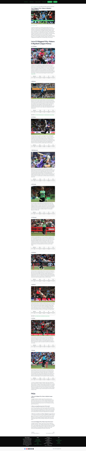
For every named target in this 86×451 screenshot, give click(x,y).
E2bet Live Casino (37, 1)
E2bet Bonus (26, 1)
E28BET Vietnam (39, 444)
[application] (33, 1)
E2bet (24, 438)
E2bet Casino (44, 1)
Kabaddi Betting (38, 440)
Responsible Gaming (59, 440)
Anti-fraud (58, 441)
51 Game (35, 444)
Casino (38, 442)
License (59, 439)
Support (38, 443)
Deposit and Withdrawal (37, 441)
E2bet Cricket (31, 1)
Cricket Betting (38, 439)
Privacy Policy (59, 443)
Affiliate (59, 442)
